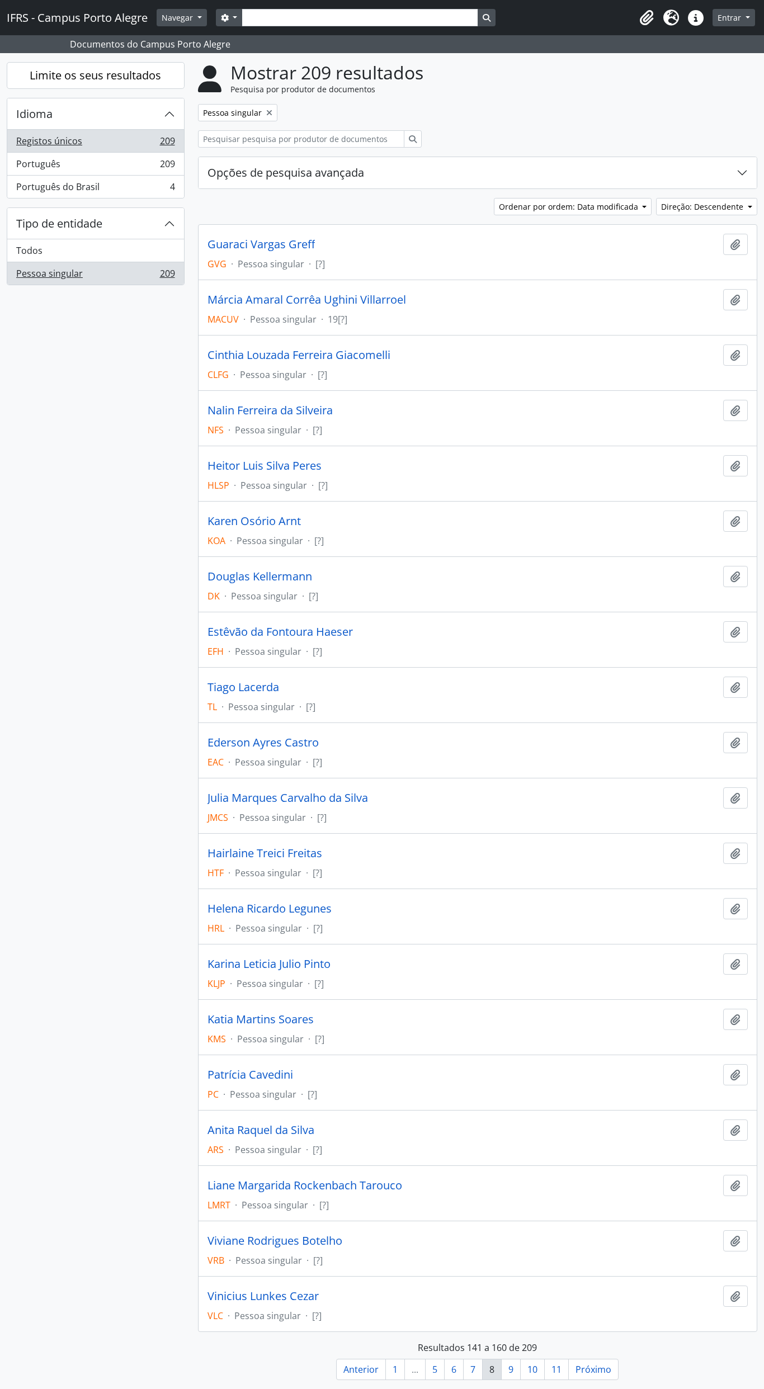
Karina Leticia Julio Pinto (269, 964)
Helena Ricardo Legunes (269, 908)
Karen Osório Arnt (254, 521)
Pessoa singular (95, 276)
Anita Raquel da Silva (260, 1130)
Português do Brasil (95, 189)
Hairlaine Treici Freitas (264, 853)
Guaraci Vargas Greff (261, 244)
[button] (646, 18)
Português (95, 167)
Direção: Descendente (703, 206)
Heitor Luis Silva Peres (264, 466)
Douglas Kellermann (259, 576)
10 (532, 1369)
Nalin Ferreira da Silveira (270, 410)
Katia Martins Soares (260, 1019)
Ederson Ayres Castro (263, 742)
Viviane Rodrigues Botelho (274, 1241)
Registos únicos (95, 144)
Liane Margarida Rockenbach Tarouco (304, 1185)
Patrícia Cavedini (250, 1074)
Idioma (34, 113)
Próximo (593, 1369)
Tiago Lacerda (243, 687)
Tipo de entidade (59, 223)
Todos (29, 250)
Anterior (361, 1369)
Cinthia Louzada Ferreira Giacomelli (298, 355)
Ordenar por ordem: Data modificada (569, 206)
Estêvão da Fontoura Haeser (280, 632)
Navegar (178, 17)
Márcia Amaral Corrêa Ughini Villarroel (306, 299)
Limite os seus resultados (95, 75)
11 (556, 1369)
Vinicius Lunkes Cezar (263, 1296)
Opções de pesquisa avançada (285, 172)
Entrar (730, 17)
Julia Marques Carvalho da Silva (287, 798)
